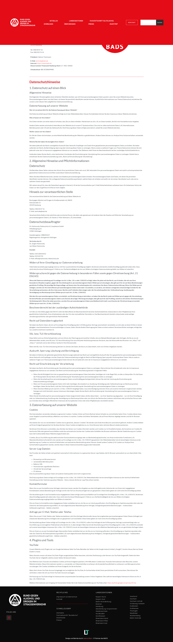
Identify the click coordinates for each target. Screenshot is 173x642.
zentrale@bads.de (42, 61)
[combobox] (148, 22)
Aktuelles (54, 21)
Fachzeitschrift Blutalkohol (102, 21)
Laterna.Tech (87, 638)
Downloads (48, 24)
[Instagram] (8, 617)
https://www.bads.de (44, 63)
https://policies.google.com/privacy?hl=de (121, 583)
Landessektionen (76, 21)
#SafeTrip (114, 24)
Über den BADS (69, 24)
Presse (91, 24)
